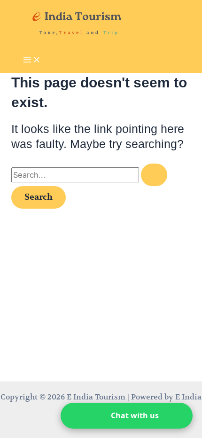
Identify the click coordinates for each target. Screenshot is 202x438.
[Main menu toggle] (31, 60)
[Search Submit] (154, 175)
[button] (127, 416)
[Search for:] (89, 175)
